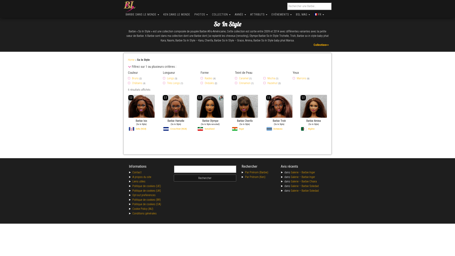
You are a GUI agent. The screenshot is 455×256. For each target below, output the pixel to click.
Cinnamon (244, 83)
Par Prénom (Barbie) (256, 172)
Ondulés (209, 83)
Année (239, 14)
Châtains (137, 83)
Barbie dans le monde (141, 14)
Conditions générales (144, 213)
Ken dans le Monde (176, 14)
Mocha (271, 78)
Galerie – (296, 172)
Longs (170, 78)
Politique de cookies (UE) (146, 186)
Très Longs (173, 83)
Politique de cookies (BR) (146, 199)
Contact (136, 172)
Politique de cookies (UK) (146, 190)
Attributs (258, 14)
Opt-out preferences (144, 195)
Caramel (243, 78)
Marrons (301, 78)
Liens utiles (138, 181)
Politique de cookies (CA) (146, 204)
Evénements (281, 14)
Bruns (135, 78)
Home (131, 60)
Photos (200, 14)
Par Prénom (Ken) (255, 177)
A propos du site (141, 177)
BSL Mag (302, 14)
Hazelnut (272, 83)
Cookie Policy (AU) (142, 208)
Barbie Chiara (309, 181)
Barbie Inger (308, 172)
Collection (220, 14)
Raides (208, 78)
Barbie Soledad (310, 186)
